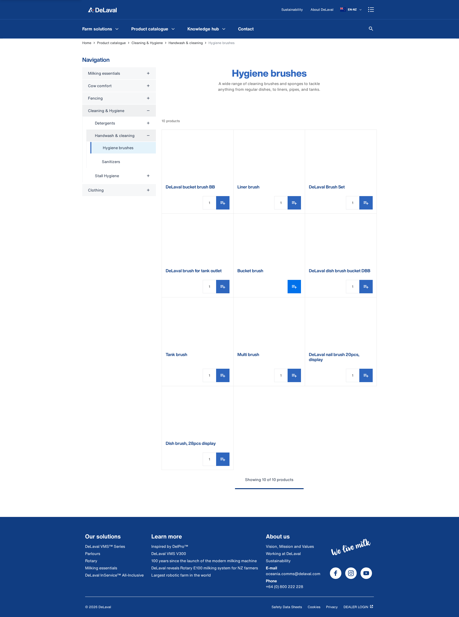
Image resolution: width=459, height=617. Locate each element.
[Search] (371, 28)
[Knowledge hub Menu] (224, 28)
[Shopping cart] (371, 9)
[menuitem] (101, 28)
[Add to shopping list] (223, 202)
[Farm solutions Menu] (117, 28)
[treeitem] (123, 148)
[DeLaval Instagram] (351, 573)
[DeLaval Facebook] (335, 573)
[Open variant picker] (294, 286)
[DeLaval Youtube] (366, 573)
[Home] (102, 9)
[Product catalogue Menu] (173, 28)
